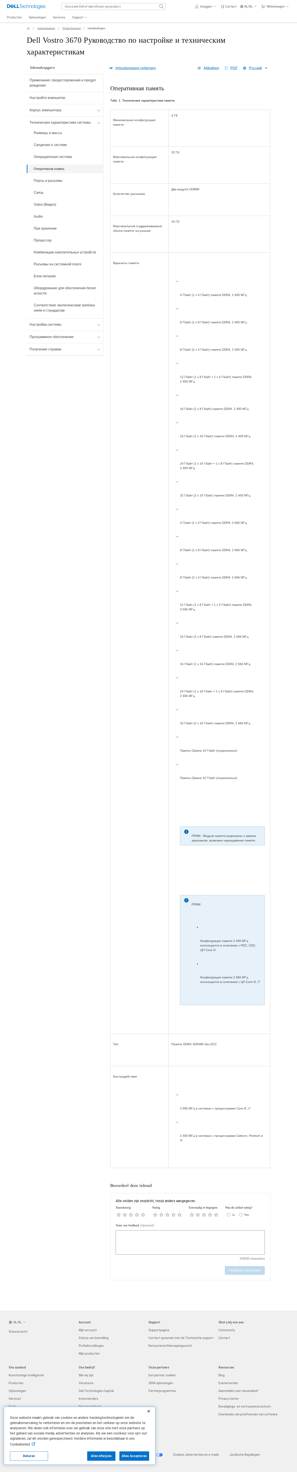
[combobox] (113, 6)
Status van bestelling (93, 1338)
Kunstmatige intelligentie (26, 1375)
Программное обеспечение (52, 337)
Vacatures (86, 1383)
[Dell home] (28, 28)
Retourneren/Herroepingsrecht (170, 1345)
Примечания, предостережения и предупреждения (63, 82)
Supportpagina (46, 28)
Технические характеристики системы (60, 122)
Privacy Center (229, 1398)
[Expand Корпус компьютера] (98, 110)
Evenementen (228, 1383)
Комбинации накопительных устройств (65, 252)
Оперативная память (49, 169)
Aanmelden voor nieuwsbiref (238, 1391)
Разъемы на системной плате (58, 264)
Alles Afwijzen (101, 1456)
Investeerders (88, 1398)
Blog (222, 1375)
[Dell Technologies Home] (26, 6)
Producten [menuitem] (14, 17)
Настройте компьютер (47, 98)
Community (227, 1330)
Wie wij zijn (86, 1375)
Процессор (43, 240)
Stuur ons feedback (135, 1225)
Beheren (29, 1456)
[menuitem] (80, 18)
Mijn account (88, 1330)
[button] (206, 6)
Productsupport (72, 28)
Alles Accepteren (134, 1456)
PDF (234, 68)
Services (15, 1398)
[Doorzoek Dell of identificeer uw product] (161, 6)
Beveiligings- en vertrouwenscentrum (245, 1406)
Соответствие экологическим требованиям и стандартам (64, 307)
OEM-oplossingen (160, 1383)
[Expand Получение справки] (98, 349)
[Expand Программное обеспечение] (98, 337)
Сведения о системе (50, 145)
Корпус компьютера (45, 110)
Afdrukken (211, 68)
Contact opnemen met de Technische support (181, 1338)
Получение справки (45, 349)
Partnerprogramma (162, 1391)
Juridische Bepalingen (244, 1454)
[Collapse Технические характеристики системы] (98, 122)
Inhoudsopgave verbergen (135, 68)
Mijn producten (89, 1353)
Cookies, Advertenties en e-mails (196, 1454)
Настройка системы (46, 324)
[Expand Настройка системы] (98, 324)
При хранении (45, 228)
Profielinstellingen (91, 1345)
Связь (38, 192)
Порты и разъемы (48, 180)
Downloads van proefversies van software (248, 1414)
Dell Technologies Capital (96, 1391)
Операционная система (53, 157)
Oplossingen (17, 1391)
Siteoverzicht (18, 1331)
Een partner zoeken (162, 1375)
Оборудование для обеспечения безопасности (65, 290)
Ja (233, 1214)
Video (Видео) (45, 204)
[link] (228, 6)
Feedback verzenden (245, 1270)
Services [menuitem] (59, 17)
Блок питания (45, 276)
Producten (16, 1383)
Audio (38, 216)
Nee (246, 1214)
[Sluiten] (149, 1411)
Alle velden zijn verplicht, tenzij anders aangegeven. (156, 1201)
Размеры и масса (48, 133)
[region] (190, 627)
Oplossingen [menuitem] (37, 17)
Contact (224, 1338)
